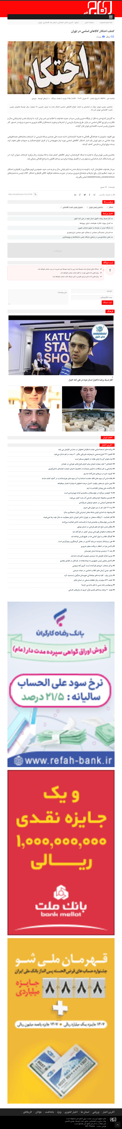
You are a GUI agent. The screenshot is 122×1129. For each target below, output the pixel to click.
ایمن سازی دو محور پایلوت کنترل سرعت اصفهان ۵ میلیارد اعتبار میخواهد (85, 483)
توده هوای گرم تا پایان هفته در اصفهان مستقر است (94, 459)
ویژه (59, 1112)
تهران (40, 22)
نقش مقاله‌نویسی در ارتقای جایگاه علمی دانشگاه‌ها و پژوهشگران (86, 237)
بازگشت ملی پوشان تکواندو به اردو (99, 488)
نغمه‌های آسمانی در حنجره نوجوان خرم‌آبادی (96, 502)
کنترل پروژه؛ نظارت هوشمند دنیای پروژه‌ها (95, 223)
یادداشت (49, 1112)
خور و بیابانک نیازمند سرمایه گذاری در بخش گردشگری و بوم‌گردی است (85, 541)
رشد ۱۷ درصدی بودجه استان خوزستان (98, 551)
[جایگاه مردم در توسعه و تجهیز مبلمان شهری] (88, 397)
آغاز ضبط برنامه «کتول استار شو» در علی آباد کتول (92, 218)
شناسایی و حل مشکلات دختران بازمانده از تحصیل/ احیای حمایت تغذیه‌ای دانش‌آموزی (80, 468)
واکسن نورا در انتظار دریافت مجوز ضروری (97, 546)
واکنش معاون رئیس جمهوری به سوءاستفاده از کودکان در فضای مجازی (86, 560)
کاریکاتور (27, 1112)
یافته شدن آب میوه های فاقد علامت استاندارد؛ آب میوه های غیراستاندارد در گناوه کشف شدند (77, 478)
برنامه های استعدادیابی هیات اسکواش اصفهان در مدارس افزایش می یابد (85, 449)
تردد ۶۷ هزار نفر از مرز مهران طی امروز (98, 507)
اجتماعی (61, 22)
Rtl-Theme (90, 1126)
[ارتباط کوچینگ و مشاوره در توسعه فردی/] (34, 420)
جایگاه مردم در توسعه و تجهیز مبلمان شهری (94, 227)
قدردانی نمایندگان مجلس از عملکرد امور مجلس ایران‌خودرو (89, 232)
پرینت (99, 36)
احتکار (111, 207)
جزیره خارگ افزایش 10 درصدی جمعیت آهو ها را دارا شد (92, 556)
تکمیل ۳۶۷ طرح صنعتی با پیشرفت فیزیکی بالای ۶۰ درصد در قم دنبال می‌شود (83, 454)
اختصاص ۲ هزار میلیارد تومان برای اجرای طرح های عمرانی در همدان (87, 464)
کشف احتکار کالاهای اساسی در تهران (93, 31)
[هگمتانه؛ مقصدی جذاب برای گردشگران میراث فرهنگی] (88, 420)
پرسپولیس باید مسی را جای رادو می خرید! (97, 585)
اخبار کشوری (71, 1112)
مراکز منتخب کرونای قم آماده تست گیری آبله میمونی (92, 565)
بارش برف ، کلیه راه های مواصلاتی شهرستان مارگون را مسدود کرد (88, 575)
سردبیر (34, 98)
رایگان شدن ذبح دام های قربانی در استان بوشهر (95, 527)
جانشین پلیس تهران (96, 207)
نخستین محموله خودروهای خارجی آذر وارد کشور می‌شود (91, 498)
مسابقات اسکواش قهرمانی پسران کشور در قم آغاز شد (92, 532)
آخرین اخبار (69, 22)
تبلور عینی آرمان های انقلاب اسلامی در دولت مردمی (93, 570)
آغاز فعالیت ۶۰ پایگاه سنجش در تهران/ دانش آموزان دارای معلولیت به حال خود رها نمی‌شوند (78, 517)
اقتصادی (46, 22)
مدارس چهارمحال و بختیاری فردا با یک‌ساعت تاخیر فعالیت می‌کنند (87, 522)
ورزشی (95, 1112)
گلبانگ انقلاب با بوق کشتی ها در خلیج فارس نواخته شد (92, 536)
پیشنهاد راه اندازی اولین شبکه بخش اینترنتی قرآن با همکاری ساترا (88, 512)
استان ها (53, 22)
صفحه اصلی (89, 22)
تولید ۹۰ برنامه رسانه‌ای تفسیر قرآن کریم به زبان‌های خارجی (90, 590)
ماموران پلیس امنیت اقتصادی (73, 207)
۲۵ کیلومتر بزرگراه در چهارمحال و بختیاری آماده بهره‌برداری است (88, 493)
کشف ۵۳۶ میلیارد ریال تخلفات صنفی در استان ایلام (93, 580)
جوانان (38, 1112)
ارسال (108, 37)
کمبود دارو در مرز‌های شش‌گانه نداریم (98, 473)
